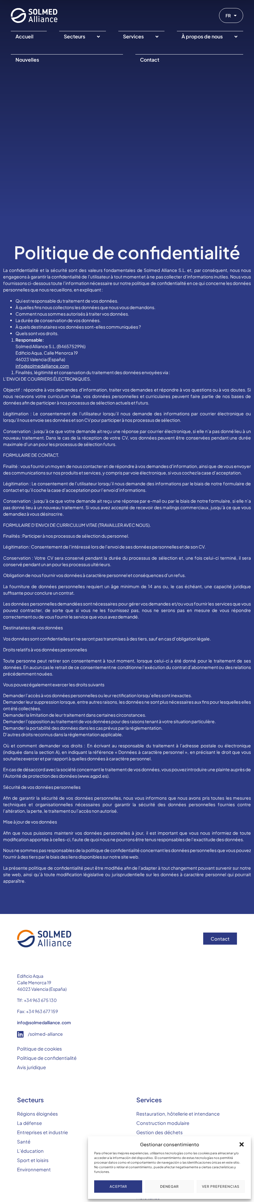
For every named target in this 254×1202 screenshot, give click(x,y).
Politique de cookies (39, 1048)
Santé (23, 1141)
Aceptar (118, 1186)
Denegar (169, 1186)
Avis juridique (31, 1067)
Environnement (34, 1169)
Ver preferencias (220, 1186)
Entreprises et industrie (42, 1132)
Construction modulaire (162, 1123)
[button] (242, 1144)
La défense (29, 1123)
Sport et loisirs (33, 1160)
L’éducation (30, 1151)
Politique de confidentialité (47, 1058)
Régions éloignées (37, 1114)
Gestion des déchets (159, 1132)
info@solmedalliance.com (42, 366)
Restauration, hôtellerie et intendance (178, 1114)
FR (228, 15)
